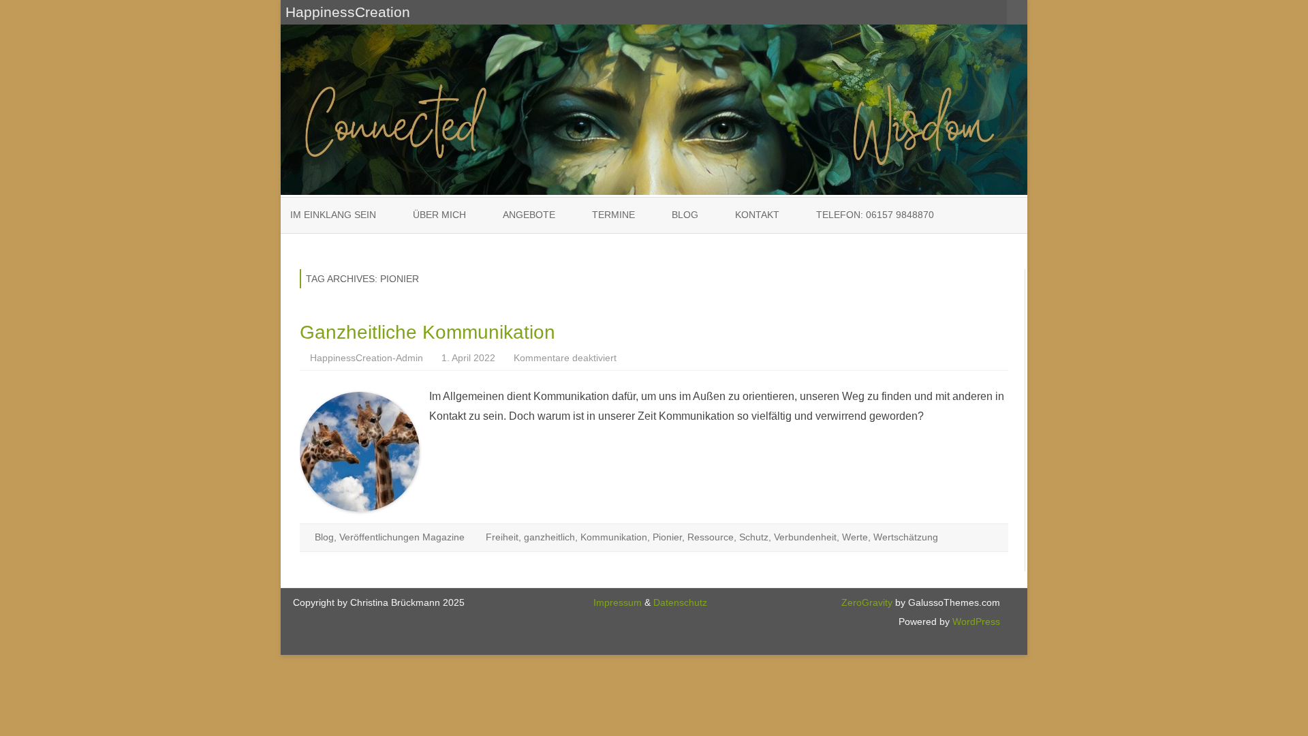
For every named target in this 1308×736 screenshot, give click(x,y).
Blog (685, 214)
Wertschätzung (905, 537)
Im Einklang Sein (333, 214)
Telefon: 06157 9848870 (875, 214)
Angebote (529, 214)
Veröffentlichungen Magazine (402, 537)
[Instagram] (996, 12)
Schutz (753, 537)
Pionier (667, 537)
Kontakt (757, 214)
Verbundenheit (805, 537)
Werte (855, 537)
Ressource (710, 537)
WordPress (975, 621)
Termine (613, 214)
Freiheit (502, 537)
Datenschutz (680, 602)
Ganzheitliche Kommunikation (427, 332)
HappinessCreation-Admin (366, 357)
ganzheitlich (549, 537)
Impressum (617, 602)
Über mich (439, 214)
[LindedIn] (966, 12)
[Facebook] (951, 12)
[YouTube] (981, 12)
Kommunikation (613, 537)
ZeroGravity (866, 602)
